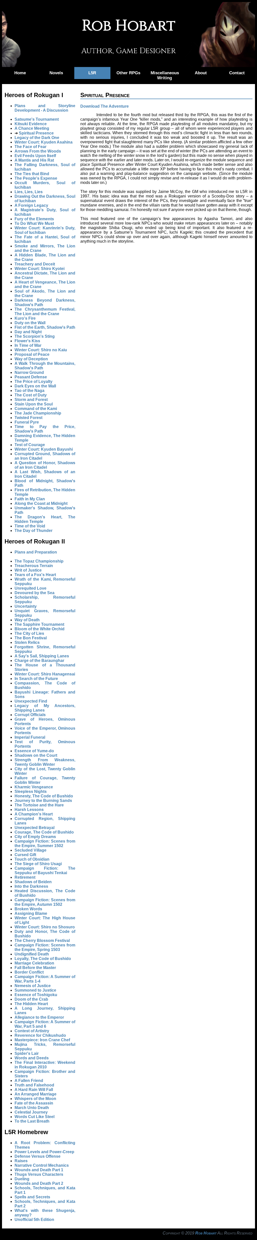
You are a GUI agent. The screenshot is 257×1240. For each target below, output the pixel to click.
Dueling (22, 1179)
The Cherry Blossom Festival (42, 940)
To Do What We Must (34, 223)
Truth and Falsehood (34, 1085)
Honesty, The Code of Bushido (44, 796)
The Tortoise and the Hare (39, 805)
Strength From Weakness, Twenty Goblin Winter (45, 762)
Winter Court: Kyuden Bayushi (44, 449)
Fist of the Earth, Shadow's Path (45, 327)
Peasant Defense (31, 377)
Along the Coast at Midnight (41, 503)
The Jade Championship (38, 413)
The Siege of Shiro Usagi (38, 864)
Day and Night (28, 332)
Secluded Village (30, 850)
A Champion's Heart (34, 814)
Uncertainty (26, 606)
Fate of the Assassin (34, 1103)
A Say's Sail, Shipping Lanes (42, 656)
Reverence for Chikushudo (40, 1035)
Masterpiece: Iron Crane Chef (42, 1040)
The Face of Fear (30, 147)
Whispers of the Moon (35, 1098)
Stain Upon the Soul (34, 404)
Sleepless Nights (31, 791)
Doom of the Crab (31, 999)
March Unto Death (32, 1108)
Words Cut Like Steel (34, 1117)
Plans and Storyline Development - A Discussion (45, 108)
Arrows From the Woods (38, 151)
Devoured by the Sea (34, 593)
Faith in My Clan (30, 499)
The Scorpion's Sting (35, 336)
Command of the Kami (36, 408)
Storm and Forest (31, 399)
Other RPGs (128, 73)
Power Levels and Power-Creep (44, 1152)
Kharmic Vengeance (34, 787)
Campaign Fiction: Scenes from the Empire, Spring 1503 (45, 947)
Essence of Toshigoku (36, 995)
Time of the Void (30, 526)
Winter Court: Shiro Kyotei (40, 268)
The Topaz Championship (39, 561)
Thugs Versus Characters (39, 1174)
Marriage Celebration (34, 963)
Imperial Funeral (30, 737)
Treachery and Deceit (35, 264)
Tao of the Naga (29, 390)
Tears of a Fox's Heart (35, 575)
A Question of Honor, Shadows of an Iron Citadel (45, 465)
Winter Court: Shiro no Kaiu (41, 350)
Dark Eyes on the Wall (35, 386)
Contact (237, 73)
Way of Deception (31, 359)
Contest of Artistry (32, 1031)
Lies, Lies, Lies (29, 192)
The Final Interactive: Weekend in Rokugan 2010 (45, 1064)
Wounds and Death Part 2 (39, 1183)
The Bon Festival (31, 638)
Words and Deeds (32, 1058)
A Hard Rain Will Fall (34, 1089)
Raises (21, 1161)
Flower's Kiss (27, 341)
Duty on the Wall (30, 323)
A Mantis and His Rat (34, 160)
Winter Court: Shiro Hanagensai (45, 674)
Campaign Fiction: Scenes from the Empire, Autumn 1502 (45, 902)
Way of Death (27, 620)
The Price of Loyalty (33, 381)
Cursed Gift (25, 855)
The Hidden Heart (31, 1004)
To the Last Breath (32, 1121)
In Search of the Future (36, 678)
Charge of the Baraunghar (39, 660)
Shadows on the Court (36, 755)
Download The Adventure (104, 106)
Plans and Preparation (36, 552)
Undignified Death (32, 954)
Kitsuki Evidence (31, 124)
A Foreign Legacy (31, 205)
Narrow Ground (29, 372)
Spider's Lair (27, 1053)
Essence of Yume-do (34, 751)
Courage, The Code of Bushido (44, 832)
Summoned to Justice (35, 990)
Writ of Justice (28, 570)
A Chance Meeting (32, 128)
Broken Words (28, 909)
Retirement (25, 877)
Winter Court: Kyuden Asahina (44, 142)
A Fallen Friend (29, 1080)
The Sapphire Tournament (39, 624)
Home (20, 73)
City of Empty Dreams (35, 837)
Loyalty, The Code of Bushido (43, 958)
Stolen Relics (27, 642)
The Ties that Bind (32, 174)
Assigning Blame (31, 913)
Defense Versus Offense (37, 1156)
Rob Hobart (206, 1233)
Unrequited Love (30, 588)
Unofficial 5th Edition (34, 1219)
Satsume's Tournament (37, 119)
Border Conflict (29, 972)
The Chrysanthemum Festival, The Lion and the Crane (45, 311)
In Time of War (28, 345)
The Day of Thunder (33, 530)
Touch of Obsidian (32, 859)
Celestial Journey (31, 1112)
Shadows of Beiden (33, 882)
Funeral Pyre (27, 422)
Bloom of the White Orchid (40, 629)
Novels (56, 73)
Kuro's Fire (25, 318)
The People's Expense (36, 178)
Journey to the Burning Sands (43, 800)
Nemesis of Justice (33, 986)
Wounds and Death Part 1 (39, 1170)
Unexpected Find (31, 701)
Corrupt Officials (30, 715)
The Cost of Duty (31, 395)
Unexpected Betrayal (34, 827)
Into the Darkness (31, 886)
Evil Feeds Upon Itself (35, 156)
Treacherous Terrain (34, 566)
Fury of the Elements (34, 219)
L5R (92, 73)
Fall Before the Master (35, 968)
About (201, 73)
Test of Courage (30, 445)
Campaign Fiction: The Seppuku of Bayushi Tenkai (45, 870)
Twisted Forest (28, 418)
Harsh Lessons (29, 809)
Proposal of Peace (32, 354)
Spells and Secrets (32, 1197)
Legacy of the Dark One (37, 137)
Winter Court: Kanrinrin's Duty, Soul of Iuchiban (45, 230)
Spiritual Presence (36, 133)
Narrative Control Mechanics (42, 1165)
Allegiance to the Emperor (39, 1017)
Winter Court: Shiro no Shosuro (45, 927)
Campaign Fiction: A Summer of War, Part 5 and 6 (45, 1024)
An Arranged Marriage (35, 1094)
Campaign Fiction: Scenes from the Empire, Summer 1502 (45, 843)
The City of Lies (29, 633)
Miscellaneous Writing (165, 75)
